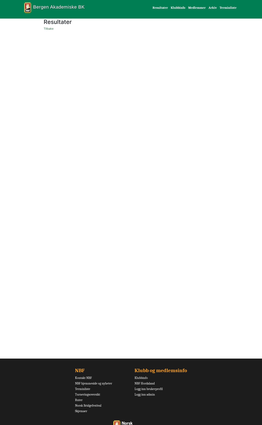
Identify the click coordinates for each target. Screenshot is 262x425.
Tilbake (48, 28)
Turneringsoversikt (87, 394)
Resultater (160, 8)
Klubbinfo (178, 8)
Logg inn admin (145, 394)
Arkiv (213, 8)
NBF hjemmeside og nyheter (93, 383)
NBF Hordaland (145, 383)
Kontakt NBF (83, 378)
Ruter (79, 400)
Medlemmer (197, 8)
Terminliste (228, 8)
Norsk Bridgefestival (88, 406)
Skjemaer (81, 411)
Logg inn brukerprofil (149, 389)
